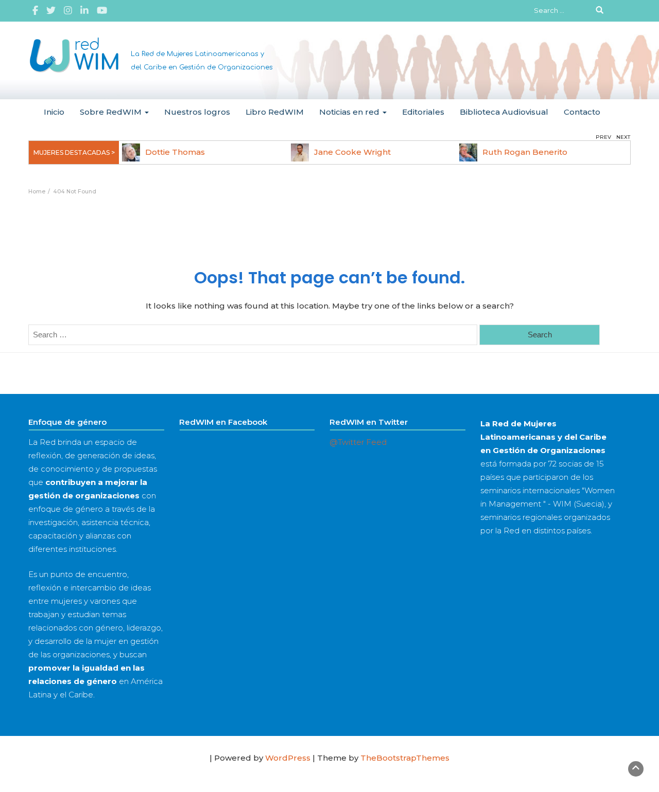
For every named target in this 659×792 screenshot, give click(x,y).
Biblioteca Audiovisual (504, 112)
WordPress (287, 758)
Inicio (54, 112)
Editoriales (423, 112)
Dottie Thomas (175, 152)
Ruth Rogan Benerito (524, 152)
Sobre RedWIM (112, 112)
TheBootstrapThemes (404, 758)
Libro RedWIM (275, 112)
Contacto (582, 112)
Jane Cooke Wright (352, 152)
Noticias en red (350, 112)
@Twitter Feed (358, 442)
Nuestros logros (197, 112)
